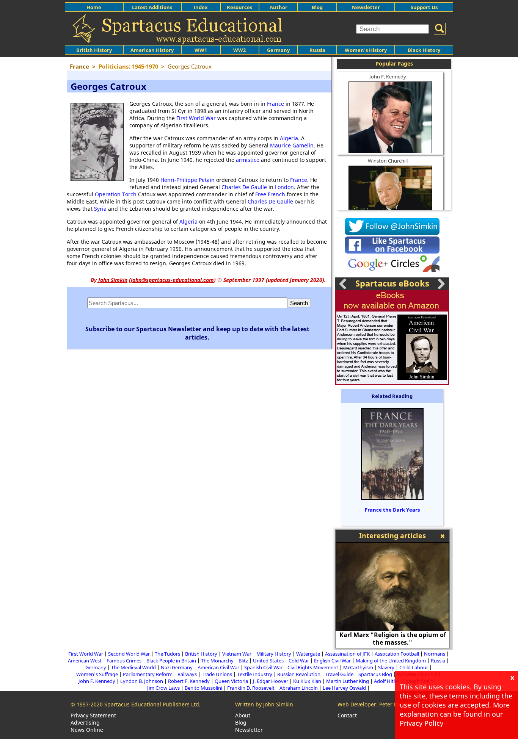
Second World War (129, 653)
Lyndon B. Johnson (141, 681)
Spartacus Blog (375, 674)
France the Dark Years (392, 509)
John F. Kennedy (387, 76)
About (242, 715)
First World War (196, 118)
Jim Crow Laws (163, 687)
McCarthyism (358, 667)
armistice (247, 159)
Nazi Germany (177, 667)
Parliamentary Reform (148, 674)
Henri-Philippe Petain (187, 179)
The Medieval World (133, 667)
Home (93, 7)
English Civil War (332, 660)
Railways (187, 674)
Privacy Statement (93, 715)
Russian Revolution (298, 674)
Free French (270, 194)
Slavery (386, 667)
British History (201, 653)
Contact (347, 715)
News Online (87, 729)
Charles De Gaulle (244, 187)
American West (85, 660)
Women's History (366, 50)
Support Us (424, 7)
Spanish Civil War (263, 667)
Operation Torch (116, 194)
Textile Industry (254, 674)
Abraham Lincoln (298, 687)
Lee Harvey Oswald (344, 687)
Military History (273, 653)
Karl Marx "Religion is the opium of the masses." (392, 639)
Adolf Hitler (386, 681)
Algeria (289, 138)
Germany (278, 50)
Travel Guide (339, 674)
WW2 (239, 50)
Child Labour (413, 667)
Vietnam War (236, 653)
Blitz (243, 660)
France (275, 103)
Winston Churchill (388, 160)
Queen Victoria (231, 681)
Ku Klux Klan (307, 681)
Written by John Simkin (264, 704)
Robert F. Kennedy (189, 681)
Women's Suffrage (97, 674)
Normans (434, 653)
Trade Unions (217, 674)
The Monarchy (217, 660)
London (284, 187)
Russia (317, 50)
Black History (424, 50)
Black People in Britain (171, 660)
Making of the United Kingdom (391, 660)
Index (200, 7)
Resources (239, 7)
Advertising (85, 722)
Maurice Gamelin (292, 145)
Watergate (308, 653)
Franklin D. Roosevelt (251, 687)
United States (268, 660)
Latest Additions (152, 7)
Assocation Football (397, 653)
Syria (100, 208)
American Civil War (218, 667)
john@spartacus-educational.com (172, 279)
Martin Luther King (347, 681)
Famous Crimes (124, 660)
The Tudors (167, 653)
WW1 (201, 50)
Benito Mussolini (203, 687)
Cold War (299, 660)
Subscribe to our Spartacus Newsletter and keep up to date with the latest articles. (197, 333)
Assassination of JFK (347, 653)
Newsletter (366, 7)
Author (278, 7)
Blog (317, 7)
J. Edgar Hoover (270, 681)
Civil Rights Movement (312, 667)
